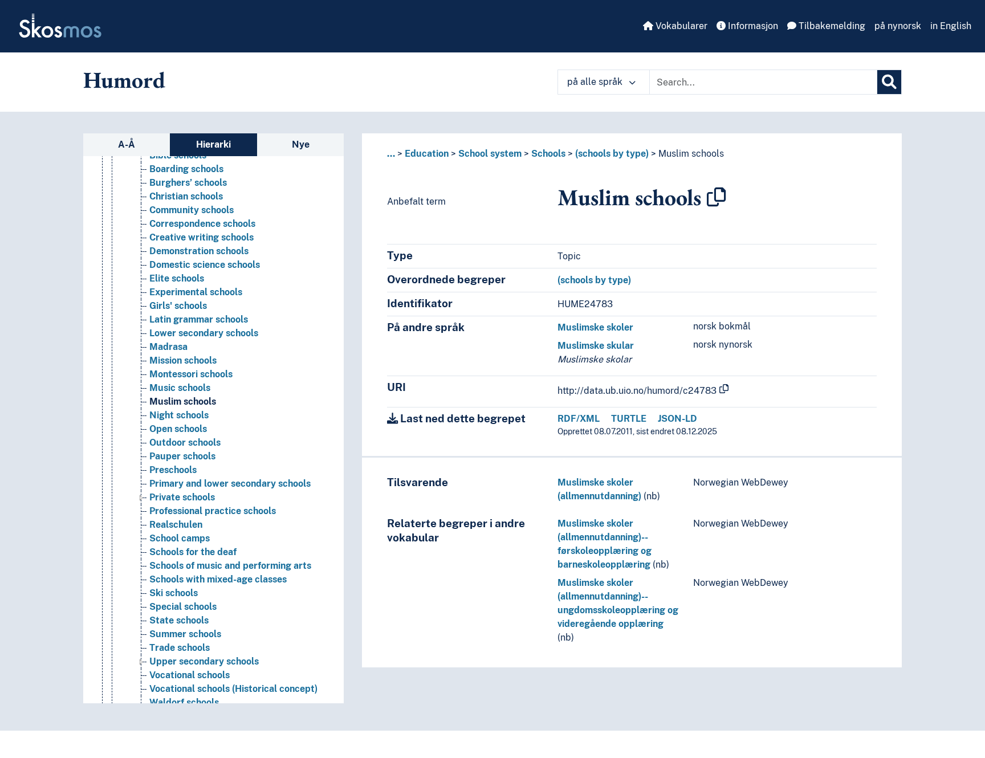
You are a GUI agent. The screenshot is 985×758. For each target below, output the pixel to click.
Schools (548, 153)
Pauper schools (182, 456)
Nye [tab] (301, 144)
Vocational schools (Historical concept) (233, 688)
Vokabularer (680, 26)
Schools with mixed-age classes (218, 579)
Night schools (179, 415)
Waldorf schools (184, 702)
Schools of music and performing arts (230, 565)
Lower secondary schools (203, 333)
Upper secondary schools (204, 661)
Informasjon (752, 26)
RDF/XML (578, 418)
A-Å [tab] (126, 144)
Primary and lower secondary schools (230, 483)
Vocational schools (189, 675)
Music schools (179, 387)
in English (950, 26)
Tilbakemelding (830, 26)
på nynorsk (897, 26)
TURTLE (628, 418)
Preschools (173, 469)
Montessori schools (191, 374)
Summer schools (185, 634)
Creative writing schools (201, 237)
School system (490, 153)
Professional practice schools (212, 511)
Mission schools (183, 360)
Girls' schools (178, 305)
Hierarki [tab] (213, 144)
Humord (124, 80)
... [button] (391, 153)
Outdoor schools (185, 442)
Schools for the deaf (193, 552)
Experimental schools (195, 292)
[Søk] (889, 82)
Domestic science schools (204, 264)
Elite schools (176, 278)
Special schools (183, 606)
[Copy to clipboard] (716, 197)
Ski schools (173, 593)
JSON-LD (677, 418)
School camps (179, 538)
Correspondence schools (202, 223)
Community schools (191, 210)
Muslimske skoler (595, 327)
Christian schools (186, 196)
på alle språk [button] (596, 81)
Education (427, 153)
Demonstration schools (199, 251)
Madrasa (168, 346)
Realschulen (175, 524)
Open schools (178, 428)
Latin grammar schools (198, 319)
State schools (179, 620)
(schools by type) (612, 153)
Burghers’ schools (188, 182)
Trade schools (179, 647)
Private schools (182, 497)
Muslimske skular (595, 345)
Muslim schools (182, 401)
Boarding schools (186, 169)
